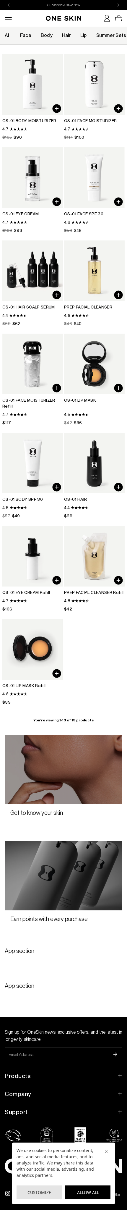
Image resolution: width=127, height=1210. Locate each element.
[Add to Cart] (57, 388)
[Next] (118, 5)
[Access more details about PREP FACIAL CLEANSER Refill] (94, 569)
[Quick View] (57, 108)
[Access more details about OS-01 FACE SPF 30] (94, 190)
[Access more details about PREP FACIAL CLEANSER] (94, 283)
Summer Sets (111, 35)
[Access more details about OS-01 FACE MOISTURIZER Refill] (32, 380)
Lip (83, 35)
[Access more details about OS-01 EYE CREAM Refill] (32, 569)
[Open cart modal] (116, 18)
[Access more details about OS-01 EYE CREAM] (32, 190)
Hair (66, 35)
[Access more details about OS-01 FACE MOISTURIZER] (94, 97)
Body (47, 35)
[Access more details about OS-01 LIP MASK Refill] (32, 662)
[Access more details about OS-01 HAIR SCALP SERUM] (32, 283)
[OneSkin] (63, 18)
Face (25, 35)
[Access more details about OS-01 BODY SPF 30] (32, 476)
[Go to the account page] (104, 18)
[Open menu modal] (11, 18)
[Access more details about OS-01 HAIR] (94, 476)
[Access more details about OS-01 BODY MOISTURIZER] (32, 97)
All (8, 35)
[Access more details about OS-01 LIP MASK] (94, 380)
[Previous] (9, 5)
